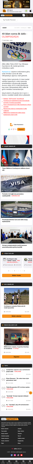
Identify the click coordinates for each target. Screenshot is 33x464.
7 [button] (22, 270)
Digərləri (16, 357)
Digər (2, 443)
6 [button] (20, 270)
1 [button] (10, 270)
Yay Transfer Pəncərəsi (9, 20)
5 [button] (18, 270)
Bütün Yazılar (16, 275)
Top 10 (19, 436)
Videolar (20, 433)
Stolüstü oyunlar (5, 436)
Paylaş (21, 129)
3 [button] (14, 270)
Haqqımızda (20, 440)
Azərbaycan (23, 27)
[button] (8, 271)
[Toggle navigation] (30, 15)
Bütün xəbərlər (16, 316)
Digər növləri (21, 431)
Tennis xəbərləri (5, 440)
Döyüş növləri (4, 433)
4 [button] (16, 270)
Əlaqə (19, 443)
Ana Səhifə (16, 27)
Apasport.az (6, 72)
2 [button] (12, 270)
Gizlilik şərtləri (21, 438)
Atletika (19, 428)
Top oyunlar (4, 431)
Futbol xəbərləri (5, 438)
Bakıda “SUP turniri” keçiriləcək (13, 98)
